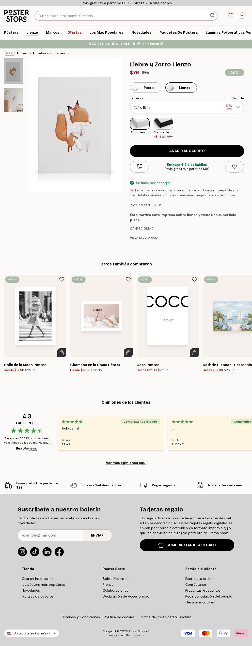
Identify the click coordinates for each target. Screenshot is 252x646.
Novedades (31, 590)
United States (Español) (32, 633)
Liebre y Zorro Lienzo (53, 53)
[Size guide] (139, 167)
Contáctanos (196, 584)
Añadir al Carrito (187, 151)
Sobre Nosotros (115, 578)
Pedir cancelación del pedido (208, 596)
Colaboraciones (115, 590)
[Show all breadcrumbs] (9, 53)
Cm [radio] (234, 98)
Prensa (108, 584)
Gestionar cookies (200, 602)
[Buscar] (213, 16)
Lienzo (26, 53)
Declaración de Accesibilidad (126, 596)
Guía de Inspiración (37, 578)
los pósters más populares (43, 584)
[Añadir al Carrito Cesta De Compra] (61, 352)
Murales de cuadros (38, 596)
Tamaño (136, 98)
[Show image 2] (13, 100)
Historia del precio (144, 237)
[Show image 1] (13, 71)
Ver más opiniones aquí (126, 463)
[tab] (230, 16)
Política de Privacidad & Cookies (165, 617)
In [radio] (242, 98)
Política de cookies (119, 617)
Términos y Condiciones (80, 617)
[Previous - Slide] (126, 128)
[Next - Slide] (248, 128)
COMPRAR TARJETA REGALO (191, 545)
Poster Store (137, 631)
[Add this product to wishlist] (234, 167)
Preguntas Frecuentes (202, 590)
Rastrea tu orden (199, 578)
